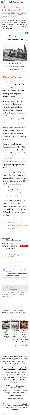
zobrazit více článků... (21, 345)
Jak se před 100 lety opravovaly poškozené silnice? (5, 334)
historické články (12, 13)
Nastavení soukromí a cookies (15, 398)
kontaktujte (21, 379)
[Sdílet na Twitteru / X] (26, 33)
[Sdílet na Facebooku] (28, 33)
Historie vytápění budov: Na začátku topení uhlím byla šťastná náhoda (24, 336)
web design (15, 395)
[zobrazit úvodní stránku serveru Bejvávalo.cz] (17, 3)
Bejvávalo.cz (20, 386)
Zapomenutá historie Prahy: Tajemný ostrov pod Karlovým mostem (15, 336)
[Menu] (3, 2)
